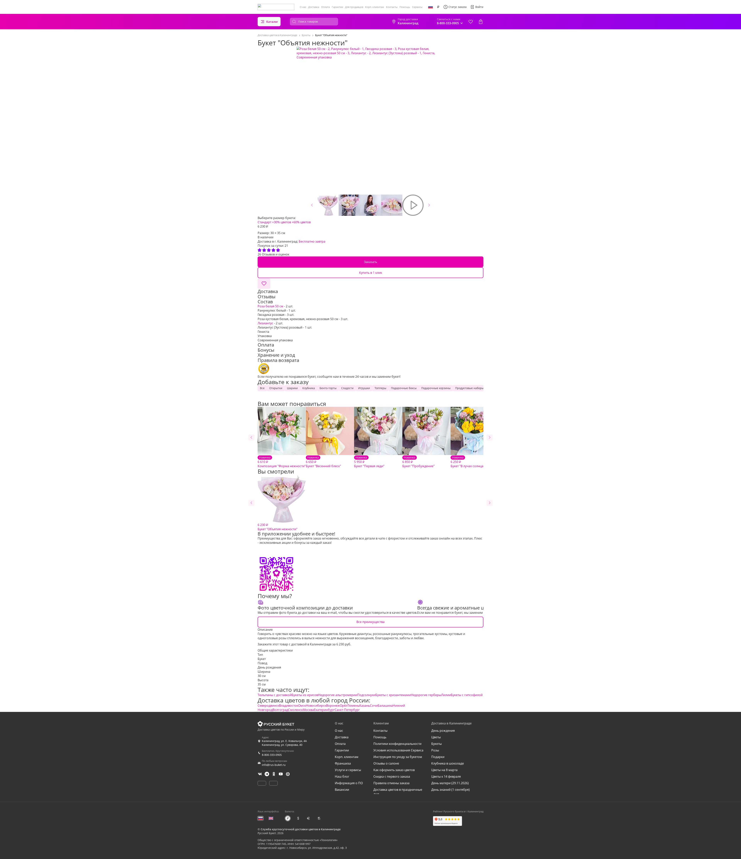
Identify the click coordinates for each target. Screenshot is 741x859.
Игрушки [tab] (364, 388)
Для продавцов (354, 7)
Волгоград (280, 710)
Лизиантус (265, 323)
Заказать (370, 262)
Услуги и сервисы (348, 770)
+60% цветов (301, 222)
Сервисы (417, 7)
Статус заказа (457, 7)
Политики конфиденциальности (397, 744)
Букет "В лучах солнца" (468, 462)
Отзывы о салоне (386, 763)
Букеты (436, 744)
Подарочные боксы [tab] (404, 388)
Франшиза (343, 763)
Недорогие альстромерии (337, 695)
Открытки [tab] (275, 388)
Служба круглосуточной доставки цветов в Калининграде (301, 829)
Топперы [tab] (380, 388)
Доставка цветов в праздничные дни (397, 791)
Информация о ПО (349, 783)
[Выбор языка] (430, 7)
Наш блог (342, 776)
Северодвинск (268, 705)
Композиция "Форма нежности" (282, 462)
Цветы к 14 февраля (446, 776)
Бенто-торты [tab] (328, 388)
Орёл (344, 705)
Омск (302, 705)
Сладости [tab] (347, 388)
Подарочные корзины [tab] (436, 388)
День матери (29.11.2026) (450, 783)
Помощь (404, 7)
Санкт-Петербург (347, 710)
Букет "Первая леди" (369, 462)
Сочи (374, 705)
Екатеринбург (324, 710)
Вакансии (342, 789)
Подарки (437, 757)
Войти (479, 7)
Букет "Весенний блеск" (323, 462)
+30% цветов (281, 222)
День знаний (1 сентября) (450, 789)
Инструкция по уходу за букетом (397, 757)
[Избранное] (470, 21)
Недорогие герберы (426, 695)
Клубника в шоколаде (447, 763)
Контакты (392, 7)
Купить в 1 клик (370, 273)
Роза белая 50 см (270, 306)
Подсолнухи (366, 695)
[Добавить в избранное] (264, 283)
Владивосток (288, 705)
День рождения (269, 667)
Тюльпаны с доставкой (275, 695)
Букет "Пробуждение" (418, 462)
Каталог (272, 22)
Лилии (446, 695)
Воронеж (333, 705)
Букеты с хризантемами (393, 695)
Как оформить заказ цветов (394, 770)
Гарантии (337, 7)
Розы (435, 750)
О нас (303, 7)
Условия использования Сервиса (398, 750)
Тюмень (353, 705)
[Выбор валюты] (438, 7)
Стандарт (264, 222)
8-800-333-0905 (272, 755)
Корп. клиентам (374, 7)
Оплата (325, 7)
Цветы (436, 737)
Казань (364, 705)
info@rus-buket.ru (274, 765)
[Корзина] (480, 21)
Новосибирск (316, 705)
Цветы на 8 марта (444, 770)
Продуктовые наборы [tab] (469, 388)
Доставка (313, 7)
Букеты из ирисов (305, 695)
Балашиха (385, 705)
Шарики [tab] (292, 388)
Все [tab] (262, 388)
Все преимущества (370, 622)
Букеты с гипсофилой (467, 695)
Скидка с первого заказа (391, 776)
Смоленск (295, 710)
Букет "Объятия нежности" (277, 527)
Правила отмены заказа (391, 783)
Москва (308, 710)
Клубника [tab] (308, 388)
